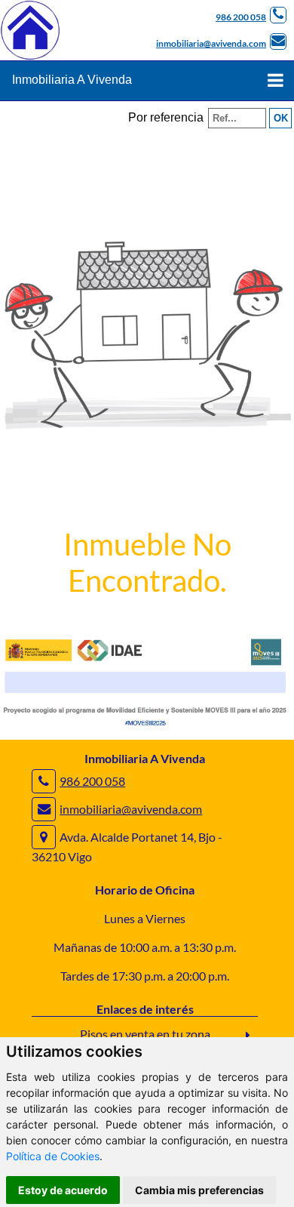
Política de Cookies (53, 1156)
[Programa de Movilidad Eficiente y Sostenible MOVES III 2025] (147, 725)
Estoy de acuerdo (63, 1190)
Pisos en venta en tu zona (145, 1034)
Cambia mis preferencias (199, 1190)
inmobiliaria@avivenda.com (211, 43)
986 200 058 (241, 17)
